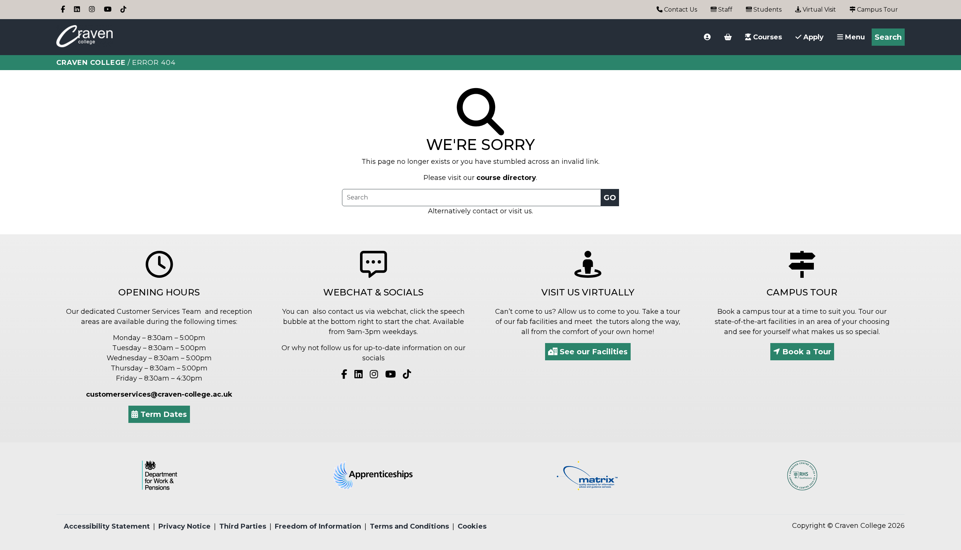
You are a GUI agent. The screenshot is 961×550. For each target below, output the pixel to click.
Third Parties (242, 526)
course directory (506, 178)
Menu (854, 37)
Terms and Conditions (409, 526)
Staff (724, 9)
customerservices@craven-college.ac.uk (159, 394)
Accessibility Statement (107, 526)
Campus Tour (877, 9)
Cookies (472, 526)
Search (888, 37)
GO (610, 197)
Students (767, 9)
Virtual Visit (818, 9)
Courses (766, 37)
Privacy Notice (184, 526)
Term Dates (162, 414)
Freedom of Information (318, 526)
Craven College (91, 62)
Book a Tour (805, 351)
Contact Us (680, 9)
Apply (812, 37)
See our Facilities (592, 351)
